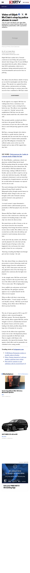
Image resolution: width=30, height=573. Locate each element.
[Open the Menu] (2, 2)
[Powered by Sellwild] (26, 462)
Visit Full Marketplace (23, 373)
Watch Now (25, 2)
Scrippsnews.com (18, 349)
